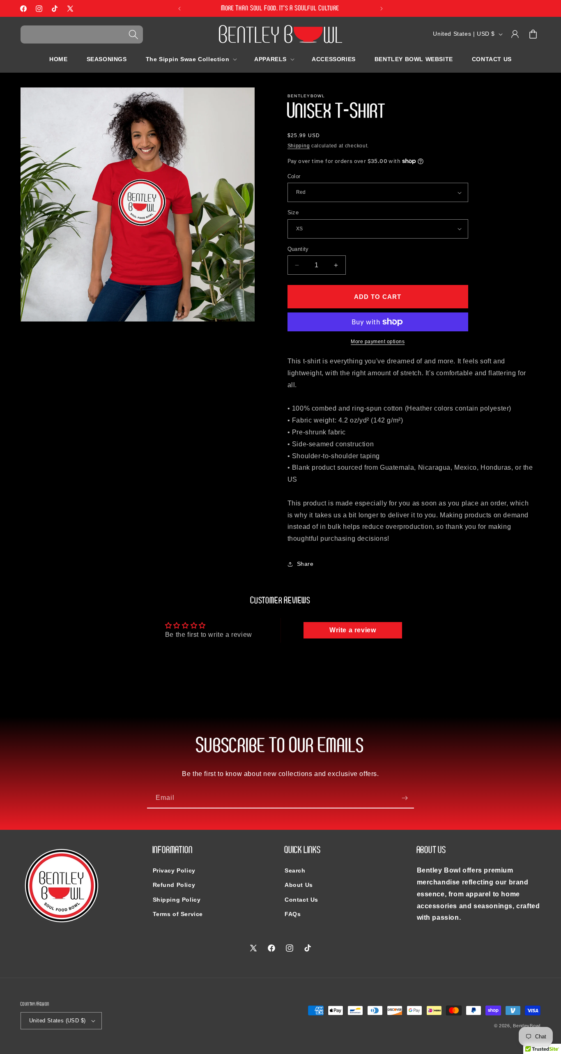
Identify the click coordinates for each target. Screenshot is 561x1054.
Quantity (298, 249)
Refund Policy (174, 885)
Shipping (298, 146)
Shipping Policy (177, 899)
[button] (82, 34)
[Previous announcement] (179, 8)
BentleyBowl (526, 1025)
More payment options (378, 341)
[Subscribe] (404, 798)
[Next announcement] (381, 8)
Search (295, 870)
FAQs (293, 914)
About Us (299, 885)
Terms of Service (178, 914)
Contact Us (301, 899)
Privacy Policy (174, 870)
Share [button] (305, 563)
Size (293, 212)
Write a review (352, 630)
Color (294, 176)
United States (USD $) (57, 1020)
